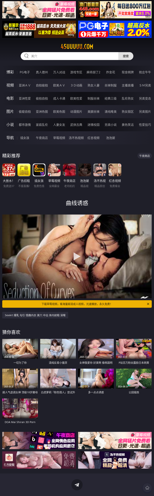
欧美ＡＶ (59, 85)
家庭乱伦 (42, 125)
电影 (10, 98)
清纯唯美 (111, 112)
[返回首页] (147, 487)
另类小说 (111, 125)
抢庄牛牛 (145, 72)
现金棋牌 (128, 72)
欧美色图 (59, 112)
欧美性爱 (76, 98)
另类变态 (145, 98)
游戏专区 (76, 72)
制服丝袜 (94, 98)
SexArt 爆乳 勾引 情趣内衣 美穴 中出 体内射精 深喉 (35, 315)
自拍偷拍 (42, 85)
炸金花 (110, 72)
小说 (10, 124)
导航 (10, 137)
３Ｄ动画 (76, 85)
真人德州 (42, 72)
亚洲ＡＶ (25, 85)
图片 (10, 111)
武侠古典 (76, 125)
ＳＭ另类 (145, 85)
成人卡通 (59, 98)
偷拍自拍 (42, 98)
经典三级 (111, 98)
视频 (10, 85)
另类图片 (145, 112)
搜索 (126, 56)
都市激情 (25, 125)
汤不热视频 (76, 138)
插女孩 (24, 138)
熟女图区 (128, 112)
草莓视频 (59, 138)
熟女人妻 (94, 85)
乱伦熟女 (128, 98)
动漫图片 (76, 112)
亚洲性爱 (25, 98)
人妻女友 (59, 125)
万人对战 (59, 72)
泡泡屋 (110, 138)
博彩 (10, 72)
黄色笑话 (128, 125)
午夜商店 (42, 138)
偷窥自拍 (25, 112)
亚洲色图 (42, 112)
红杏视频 (94, 138)
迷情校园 (94, 125)
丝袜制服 (111, 85)
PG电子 (25, 72)
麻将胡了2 (93, 72)
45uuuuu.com (77, 46)
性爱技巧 (145, 125)
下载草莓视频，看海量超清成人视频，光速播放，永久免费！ (77, 304)
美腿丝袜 (94, 112)
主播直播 (128, 85)
